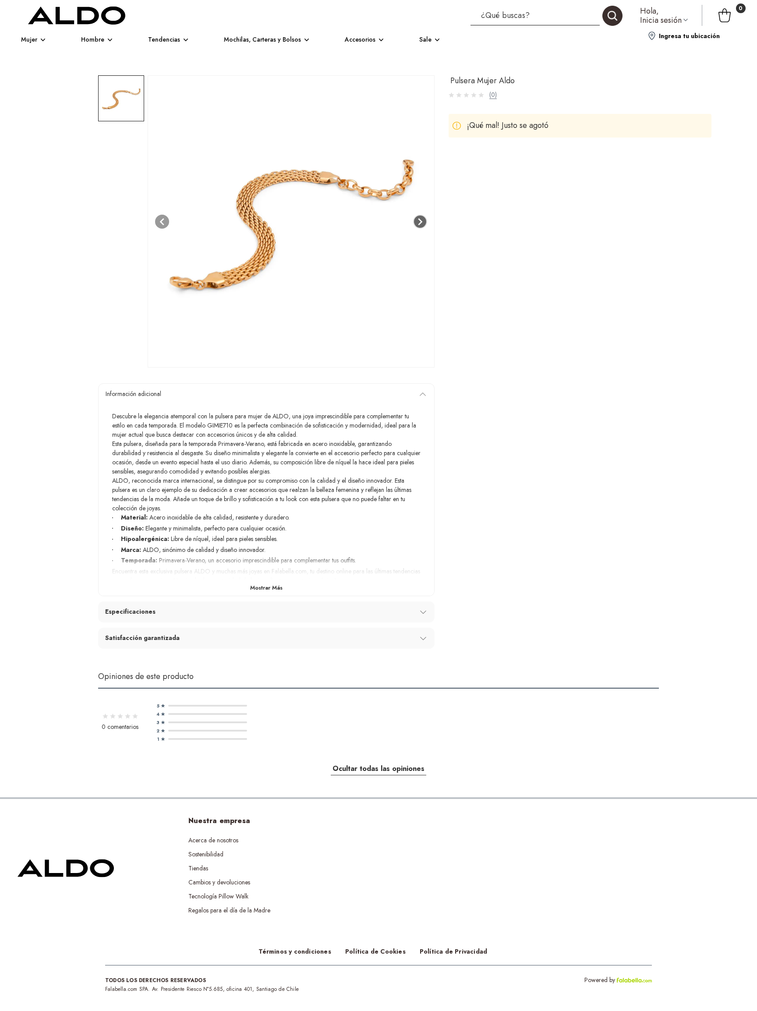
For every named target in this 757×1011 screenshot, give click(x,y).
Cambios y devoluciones (219, 882)
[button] (546, 15)
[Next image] (420, 222)
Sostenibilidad (205, 854)
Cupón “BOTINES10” (373, 840)
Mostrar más (266, 587)
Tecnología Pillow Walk (218, 896)
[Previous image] (162, 222)
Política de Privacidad (453, 951)
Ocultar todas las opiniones (378, 769)
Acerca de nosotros (213, 840)
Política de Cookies (375, 951)
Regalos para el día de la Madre (229, 910)
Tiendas (198, 868)
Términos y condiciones (294, 951)
